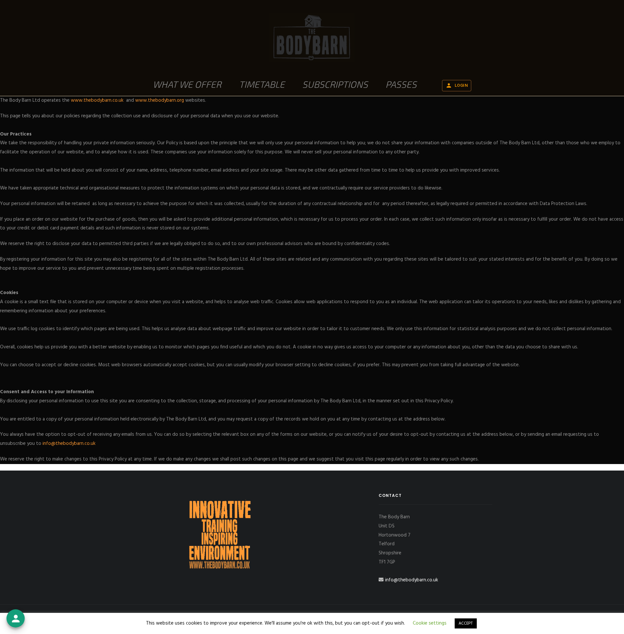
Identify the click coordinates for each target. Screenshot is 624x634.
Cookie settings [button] (430, 623)
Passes (401, 84)
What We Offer (187, 84)
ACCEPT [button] (466, 623)
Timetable (262, 84)
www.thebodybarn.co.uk (97, 100)
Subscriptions (335, 84)
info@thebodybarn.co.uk (69, 443)
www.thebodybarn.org (159, 100)
